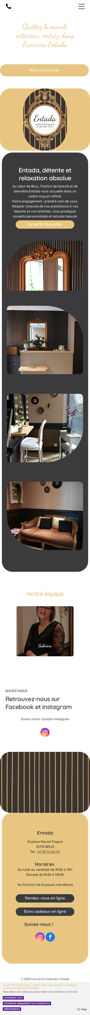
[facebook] (50, 937)
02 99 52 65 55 (48, 852)
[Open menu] (81, 6)
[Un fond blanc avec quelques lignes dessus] (8, 9)
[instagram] (45, 733)
